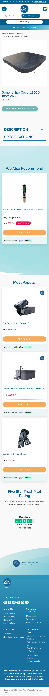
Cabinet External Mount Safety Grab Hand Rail (24, 388)
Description (16, 129)
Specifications (18, 137)
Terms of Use (9, 613)
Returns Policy (9, 620)
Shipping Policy (9, 623)
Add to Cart (24, 233)
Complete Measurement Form (19, 109)
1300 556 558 (9, 634)
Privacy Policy (9, 617)
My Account (31, 616)
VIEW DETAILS (40, 2)
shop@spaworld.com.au (13, 637)
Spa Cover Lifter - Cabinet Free (17, 323)
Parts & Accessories (31, 16)
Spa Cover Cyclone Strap (14, 454)
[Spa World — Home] (24, 9)
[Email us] (5, 602)
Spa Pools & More (12, 16)
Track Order (31, 619)
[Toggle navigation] (4, 9)
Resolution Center (33, 622)
